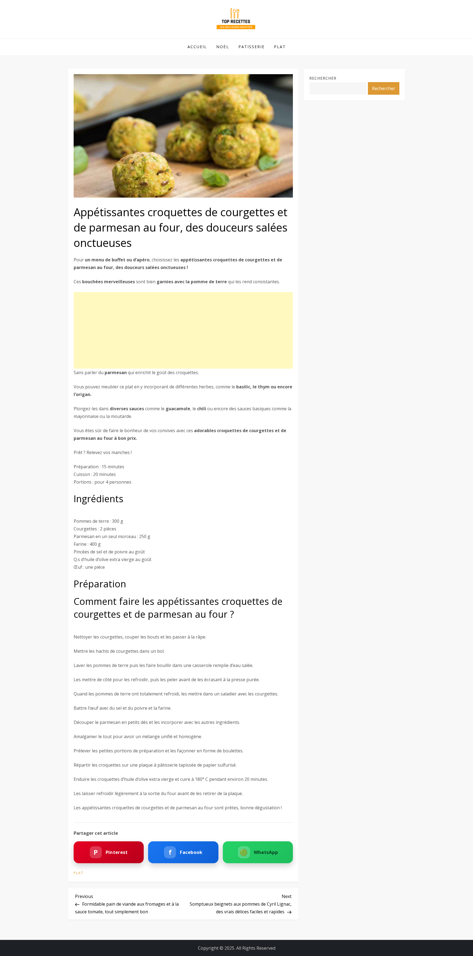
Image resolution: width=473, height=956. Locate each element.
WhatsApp (259, 852)
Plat (280, 46)
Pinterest (111, 852)
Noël (222, 46)
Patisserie (251, 46)
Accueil (197, 46)
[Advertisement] (183, 330)
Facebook (186, 852)
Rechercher (322, 78)
